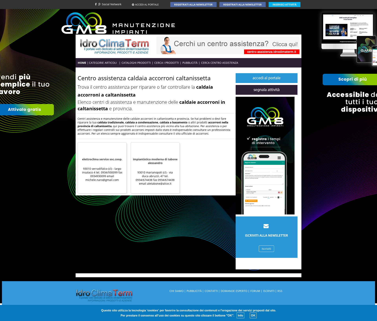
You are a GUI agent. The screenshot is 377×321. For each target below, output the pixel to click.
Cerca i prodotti (166, 63)
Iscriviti (266, 249)
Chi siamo (176, 291)
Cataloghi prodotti (136, 63)
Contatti (211, 291)
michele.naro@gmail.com (102, 180)
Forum (255, 291)
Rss (279, 291)
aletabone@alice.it (159, 183)
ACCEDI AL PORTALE (147, 4)
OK (253, 315)
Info (240, 315)
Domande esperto (234, 291)
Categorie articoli (104, 63)
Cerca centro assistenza (219, 63)
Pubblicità (190, 63)
